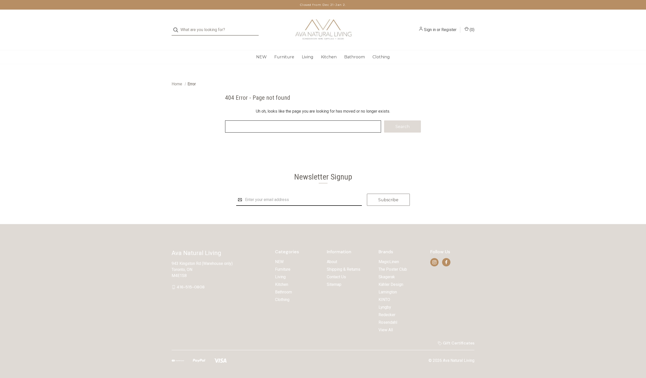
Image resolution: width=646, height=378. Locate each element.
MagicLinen (389, 261)
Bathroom (354, 57)
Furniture (284, 57)
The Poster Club (393, 269)
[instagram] (434, 262)
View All (386, 329)
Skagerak (387, 276)
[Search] (177, 30)
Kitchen (329, 57)
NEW (261, 57)
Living (307, 57)
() (471, 29)
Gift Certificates (458, 343)
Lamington (388, 292)
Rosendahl (388, 322)
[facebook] (446, 262)
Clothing (381, 57)
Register (448, 29)
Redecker (387, 314)
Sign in (430, 29)
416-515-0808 (191, 287)
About (332, 261)
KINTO (384, 299)
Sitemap (334, 284)
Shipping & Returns (343, 269)
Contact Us (336, 276)
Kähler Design (391, 284)
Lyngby (385, 307)
